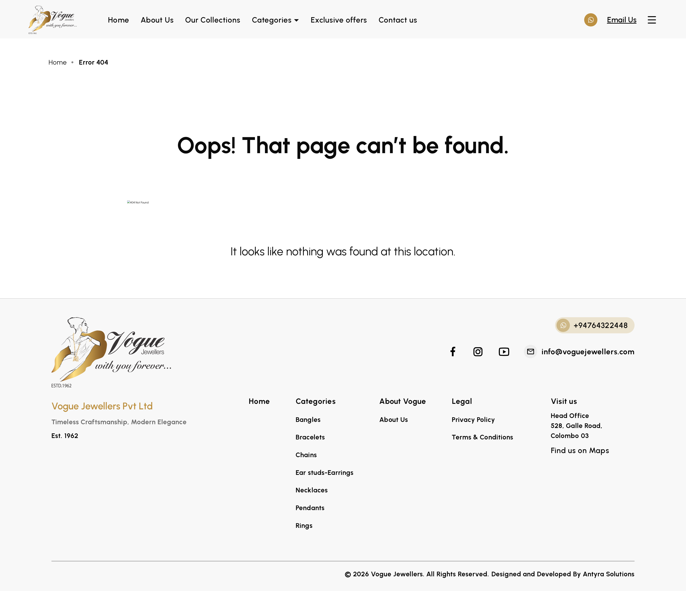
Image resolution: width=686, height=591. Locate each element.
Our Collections (212, 20)
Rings (304, 525)
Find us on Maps (580, 450)
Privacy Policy (473, 420)
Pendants (310, 508)
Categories (272, 20)
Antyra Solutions (609, 574)
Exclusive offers (339, 20)
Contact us (398, 20)
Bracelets (310, 437)
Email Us (622, 19)
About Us (157, 20)
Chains (306, 455)
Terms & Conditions (482, 437)
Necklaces (312, 490)
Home (118, 20)
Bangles (308, 420)
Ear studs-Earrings (325, 472)
